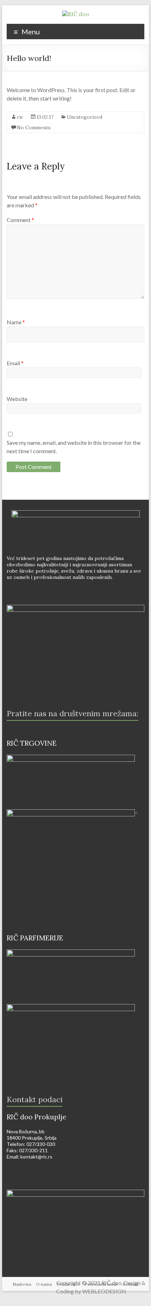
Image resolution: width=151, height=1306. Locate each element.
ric (20, 117)
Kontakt (130, 1284)
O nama (44, 1284)
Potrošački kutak (101, 1284)
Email (15, 363)
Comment (20, 219)
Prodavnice (68, 1284)
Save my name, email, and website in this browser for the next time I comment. (73, 446)
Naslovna (22, 1284)
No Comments (34, 127)
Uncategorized (84, 117)
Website (17, 398)
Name (16, 322)
